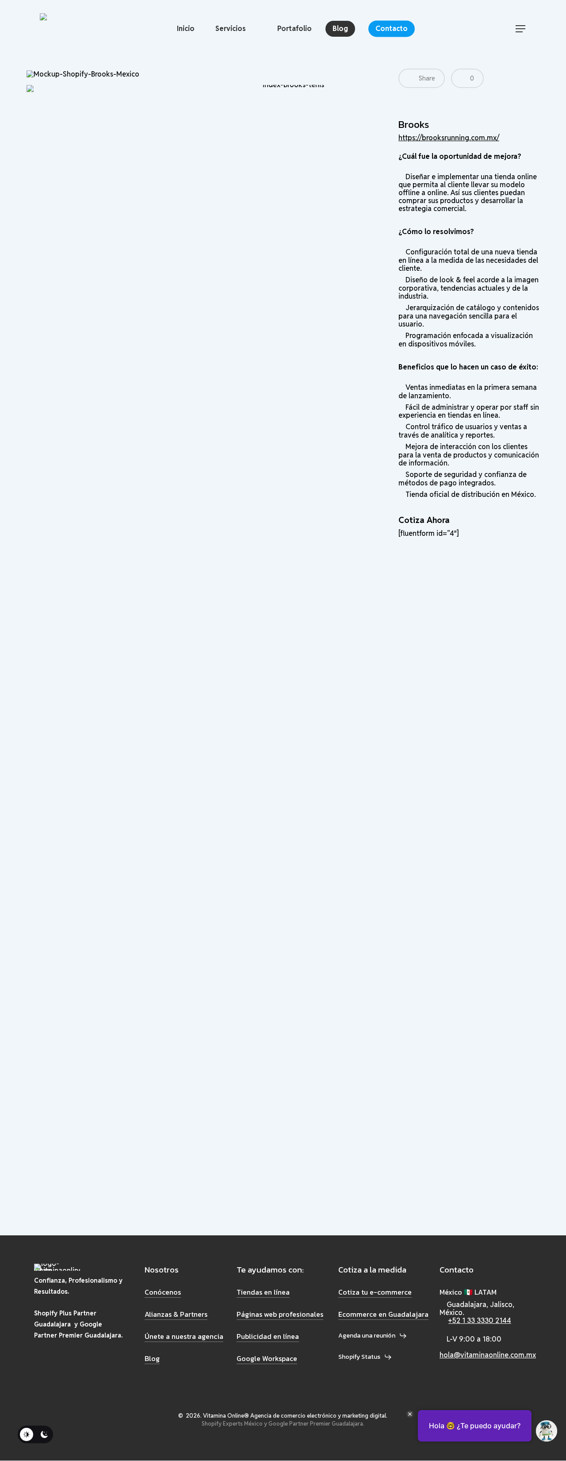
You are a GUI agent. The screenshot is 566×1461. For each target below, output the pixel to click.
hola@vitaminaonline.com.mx (488, 1355)
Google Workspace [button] (267, 1358)
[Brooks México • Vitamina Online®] (85, 28)
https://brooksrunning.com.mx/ (448, 137)
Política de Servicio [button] (110, 1453)
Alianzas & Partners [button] (176, 1314)
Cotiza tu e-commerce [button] (375, 1292)
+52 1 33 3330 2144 (479, 1320)
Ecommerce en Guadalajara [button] (383, 1314)
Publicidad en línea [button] (268, 1336)
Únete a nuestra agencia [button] (184, 1336)
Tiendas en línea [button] (263, 1292)
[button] (521, 29)
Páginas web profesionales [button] (280, 1314)
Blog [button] (152, 1358)
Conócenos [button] (163, 1292)
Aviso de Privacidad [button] (58, 1453)
